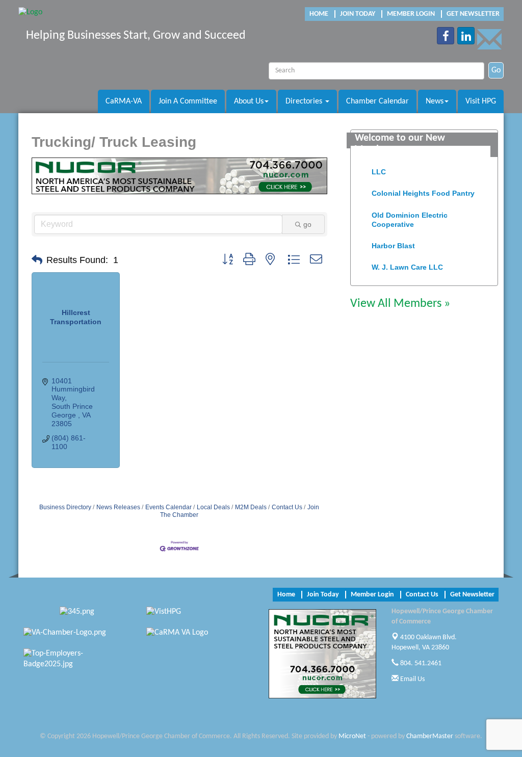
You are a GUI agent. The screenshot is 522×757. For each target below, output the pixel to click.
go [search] (307, 224)
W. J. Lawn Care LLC (407, 263)
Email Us (412, 679)
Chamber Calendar (377, 101)
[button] (37, 260)
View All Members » (400, 304)
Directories (304, 101)
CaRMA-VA (124, 101)
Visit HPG (480, 101)
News (434, 101)
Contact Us (287, 507)
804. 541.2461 (420, 663)
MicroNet (352, 736)
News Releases (118, 507)
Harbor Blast (393, 242)
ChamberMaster (429, 736)
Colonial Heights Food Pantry (423, 190)
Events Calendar (168, 507)
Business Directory (65, 507)
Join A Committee (188, 101)
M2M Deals (251, 507)
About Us (249, 101)
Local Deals (213, 507)
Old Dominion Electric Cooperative (410, 216)
